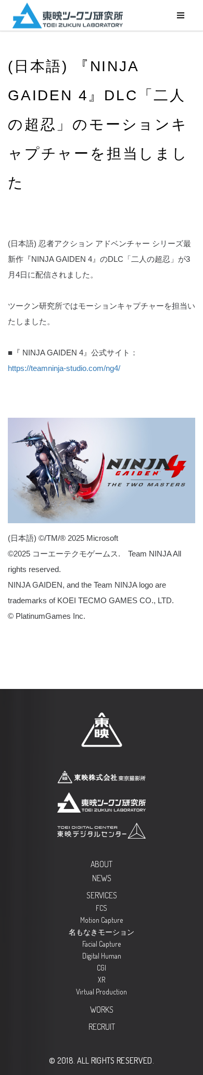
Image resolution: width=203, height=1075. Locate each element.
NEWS (101, 878)
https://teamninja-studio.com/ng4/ (64, 368)
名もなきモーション (101, 931)
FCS (101, 908)
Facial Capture (101, 943)
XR (101, 979)
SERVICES (101, 895)
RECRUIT (101, 1026)
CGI (101, 967)
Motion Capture (101, 919)
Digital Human (101, 955)
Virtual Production (101, 991)
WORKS (101, 1009)
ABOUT (101, 864)
